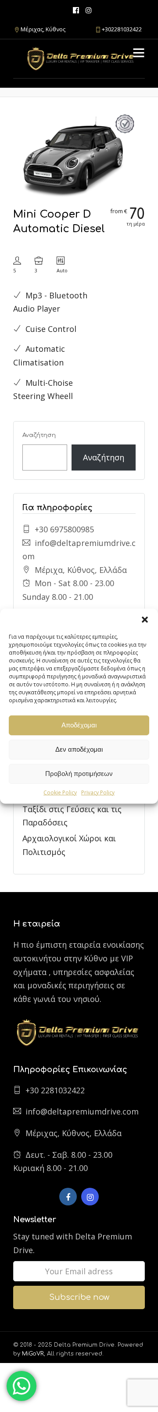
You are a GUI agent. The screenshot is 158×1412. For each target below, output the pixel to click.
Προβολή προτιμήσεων (79, 773)
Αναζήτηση (39, 435)
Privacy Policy (98, 792)
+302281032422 (122, 29)
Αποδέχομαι (79, 725)
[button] (144, 619)
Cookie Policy (60, 792)
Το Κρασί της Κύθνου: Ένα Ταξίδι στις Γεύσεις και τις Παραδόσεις (72, 809)
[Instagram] (89, 9)
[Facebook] (68, 1196)
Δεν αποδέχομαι (79, 749)
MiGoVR (33, 1354)
